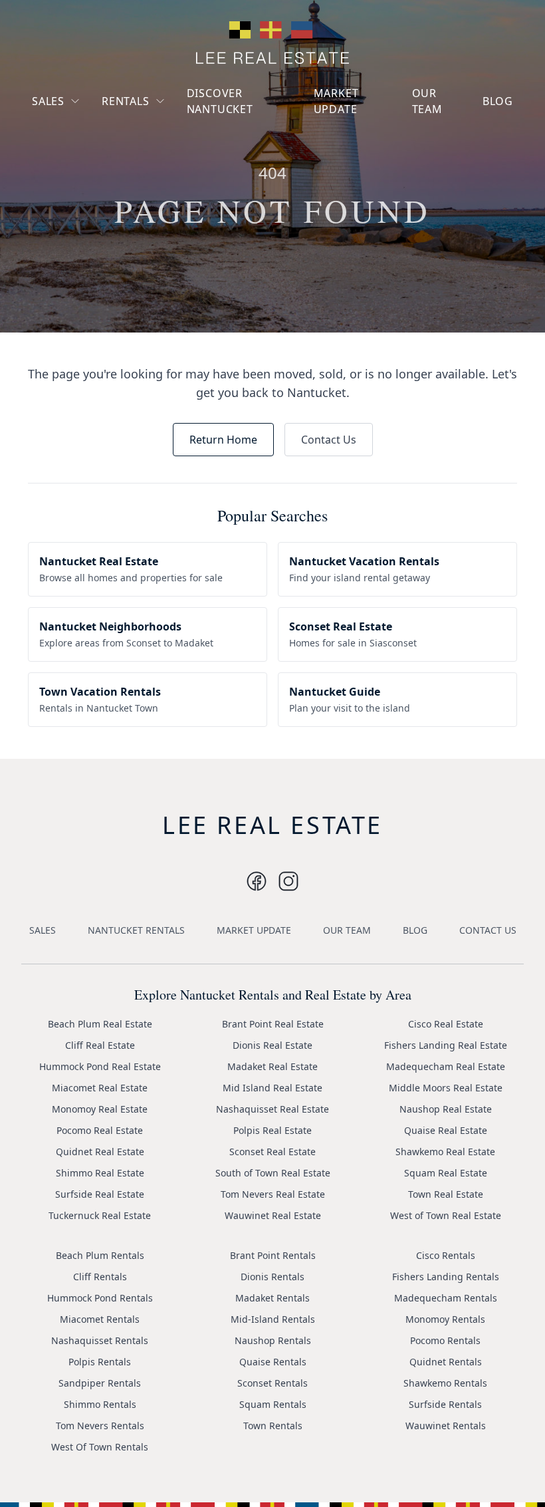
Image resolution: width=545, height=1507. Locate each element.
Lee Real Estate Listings (95, 126)
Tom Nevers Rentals (100, 1425)
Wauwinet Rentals (445, 1425)
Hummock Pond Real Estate (100, 1066)
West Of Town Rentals (99, 1446)
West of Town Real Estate (445, 1215)
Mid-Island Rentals (273, 1319)
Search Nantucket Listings (82, 181)
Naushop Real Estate (445, 1109)
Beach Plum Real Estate (100, 1024)
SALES (48, 101)
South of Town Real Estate (272, 1172)
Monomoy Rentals (445, 1319)
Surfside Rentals (445, 1404)
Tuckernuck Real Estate (100, 1215)
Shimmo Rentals (100, 1404)
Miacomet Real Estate (100, 1087)
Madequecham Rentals (445, 1298)
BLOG (498, 101)
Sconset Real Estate (272, 1151)
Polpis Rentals (99, 1361)
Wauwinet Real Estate (273, 1215)
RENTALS (126, 101)
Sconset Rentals (272, 1383)
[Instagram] (256, 881)
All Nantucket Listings (91, 150)
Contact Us (328, 439)
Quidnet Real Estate (100, 1151)
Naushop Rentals (273, 1340)
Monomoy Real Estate (100, 1109)
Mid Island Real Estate (272, 1087)
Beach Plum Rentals (100, 1255)
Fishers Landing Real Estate (445, 1045)
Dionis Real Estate (272, 1045)
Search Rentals (145, 187)
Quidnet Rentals (445, 1361)
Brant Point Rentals (273, 1255)
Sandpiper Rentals (99, 1383)
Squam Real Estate (445, 1172)
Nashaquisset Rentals (99, 1340)
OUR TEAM (427, 101)
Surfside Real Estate (99, 1194)
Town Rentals (272, 1425)
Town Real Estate (445, 1194)
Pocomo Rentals (445, 1340)
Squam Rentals (272, 1404)
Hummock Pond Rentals (100, 1298)
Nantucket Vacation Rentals (155, 133)
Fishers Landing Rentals (445, 1276)
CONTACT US (487, 930)
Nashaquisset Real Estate (272, 1109)
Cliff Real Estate (100, 1045)
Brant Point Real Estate (273, 1024)
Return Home (223, 439)
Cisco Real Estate (445, 1024)
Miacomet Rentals (100, 1319)
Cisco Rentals (445, 1255)
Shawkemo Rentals (445, 1383)
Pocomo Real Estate (99, 1130)
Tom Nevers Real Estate (273, 1194)
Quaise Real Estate (445, 1130)
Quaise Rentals (272, 1361)
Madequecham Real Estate (445, 1066)
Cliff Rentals (100, 1276)
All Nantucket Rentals (160, 163)
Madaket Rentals (272, 1298)
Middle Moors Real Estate (445, 1087)
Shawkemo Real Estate (445, 1151)
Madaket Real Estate (272, 1066)
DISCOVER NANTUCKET (220, 101)
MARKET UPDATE (336, 101)
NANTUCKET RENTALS (136, 930)
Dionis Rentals (272, 1276)
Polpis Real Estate (272, 1130)
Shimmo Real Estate (100, 1172)
